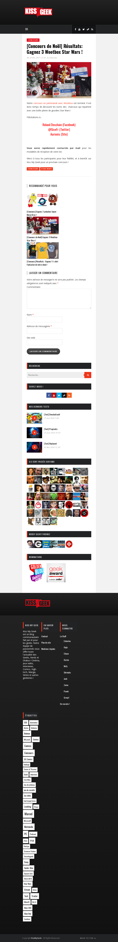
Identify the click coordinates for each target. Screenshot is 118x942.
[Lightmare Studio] (53, 499)
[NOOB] (77, 507)
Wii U (34, 902)
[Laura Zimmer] (30, 499)
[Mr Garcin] (46, 507)
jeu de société (29, 790)
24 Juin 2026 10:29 (52, 432)
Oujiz (66, 647)
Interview (33, 774)
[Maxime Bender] (84, 499)
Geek (26, 774)
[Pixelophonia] (38, 515)
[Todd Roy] (77, 515)
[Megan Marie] (30, 507)
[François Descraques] (77, 482)
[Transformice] (30, 524)
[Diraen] (46, 482)
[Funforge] (30, 491)
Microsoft (27, 820)
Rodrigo (26, 846)
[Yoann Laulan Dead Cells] (84, 491)
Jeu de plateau (29, 784)
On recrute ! (64, 703)
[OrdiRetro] (61, 547)
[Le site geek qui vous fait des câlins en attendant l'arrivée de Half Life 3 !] (38, 16)
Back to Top (87, 938)
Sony (26, 862)
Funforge (26, 764)
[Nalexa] (53, 507)
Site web (31, 337)
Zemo (66, 685)
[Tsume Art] (38, 524)
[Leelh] (46, 499)
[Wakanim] (46, 524)
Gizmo (66, 659)
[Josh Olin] (69, 491)
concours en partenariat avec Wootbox (53, 103)
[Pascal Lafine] (84, 507)
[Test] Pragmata (50, 429)
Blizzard (27, 739)
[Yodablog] (53, 524)
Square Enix (28, 873)
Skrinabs (67, 672)
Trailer (34, 896)
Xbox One (27, 913)
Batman (27, 733)
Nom (30, 314)
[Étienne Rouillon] (61, 482)
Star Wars (46, 169)
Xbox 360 (27, 907)
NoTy (65, 666)
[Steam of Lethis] (69, 515)
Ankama (34, 728)
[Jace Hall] (46, 491)
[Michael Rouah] (38, 507)
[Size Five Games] (61, 515)
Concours (33, 40)
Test (26, 896)
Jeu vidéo (27, 795)
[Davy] (30, 482)
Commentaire (33, 286)
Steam (27, 889)
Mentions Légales (48, 648)
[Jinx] (53, 491)
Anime (26, 728)
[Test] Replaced (50, 443)
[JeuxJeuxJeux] (46, 547)
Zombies (27, 919)
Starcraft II (28, 878)
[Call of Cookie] (69, 474)
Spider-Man (28, 867)
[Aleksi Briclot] (30, 474)
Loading (27, 806)
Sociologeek (28, 856)
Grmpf (66, 697)
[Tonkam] (84, 515)
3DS (25, 722)
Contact (44, 636)
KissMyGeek (36, 938)
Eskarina (53, 57)
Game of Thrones (30, 769)
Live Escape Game (29, 801)
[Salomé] (53, 515)
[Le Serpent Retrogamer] (53, 547)
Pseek (66, 691)
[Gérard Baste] (38, 491)
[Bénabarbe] (61, 474)
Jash (65, 678)
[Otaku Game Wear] (69, 547)
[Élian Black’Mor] (53, 482)
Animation (33, 722)
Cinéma (36, 739)
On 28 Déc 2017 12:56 (36, 57)
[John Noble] (61, 491)
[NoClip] (69, 507)
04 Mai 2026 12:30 (52, 447)
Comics (27, 746)
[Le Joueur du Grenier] (38, 499)
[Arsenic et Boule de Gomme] (46, 474)
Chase (66, 653)
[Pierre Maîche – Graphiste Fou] (30, 547)
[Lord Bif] (61, 499)
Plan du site (46, 642)
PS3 (25, 841)
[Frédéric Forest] (84, 482)
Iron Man (27, 779)
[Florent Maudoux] (69, 482)
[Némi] (61, 507)
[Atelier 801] (53, 474)
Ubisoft (27, 902)
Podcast (33, 834)
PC (25, 834)
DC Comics (28, 759)
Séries (35, 890)
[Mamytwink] (69, 499)
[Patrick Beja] (30, 515)
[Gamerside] (38, 547)
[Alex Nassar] (38, 474)
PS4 (32, 840)
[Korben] (77, 491)
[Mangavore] (77, 499)
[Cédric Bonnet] (84, 474)
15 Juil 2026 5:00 (51, 418)
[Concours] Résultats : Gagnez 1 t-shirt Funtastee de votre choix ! (42, 263)
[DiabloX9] (38, 482)
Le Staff (63, 636)
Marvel (28, 814)
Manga (36, 807)
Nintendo (28, 827)
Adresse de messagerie (39, 326)
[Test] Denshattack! (52, 414)
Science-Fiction (30, 851)
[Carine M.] (77, 474)
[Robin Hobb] (46, 515)
